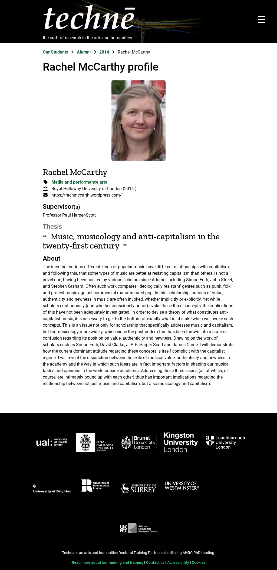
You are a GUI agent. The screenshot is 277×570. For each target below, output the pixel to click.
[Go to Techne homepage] (89, 29)
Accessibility (178, 562)
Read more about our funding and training (108, 562)
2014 (104, 52)
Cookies (199, 562)
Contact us (155, 562)
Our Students (56, 52)
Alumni (84, 52)
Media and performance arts (79, 182)
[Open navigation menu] (261, 20)
